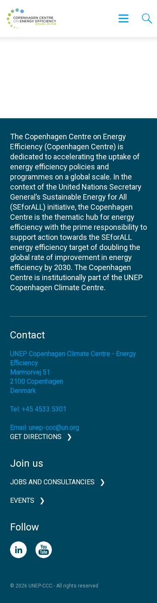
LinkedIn (18, 549)
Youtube (43, 549)
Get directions (36, 437)
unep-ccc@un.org (54, 427)
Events (22, 500)
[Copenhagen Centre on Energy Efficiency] (31, 18)
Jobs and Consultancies (52, 482)
